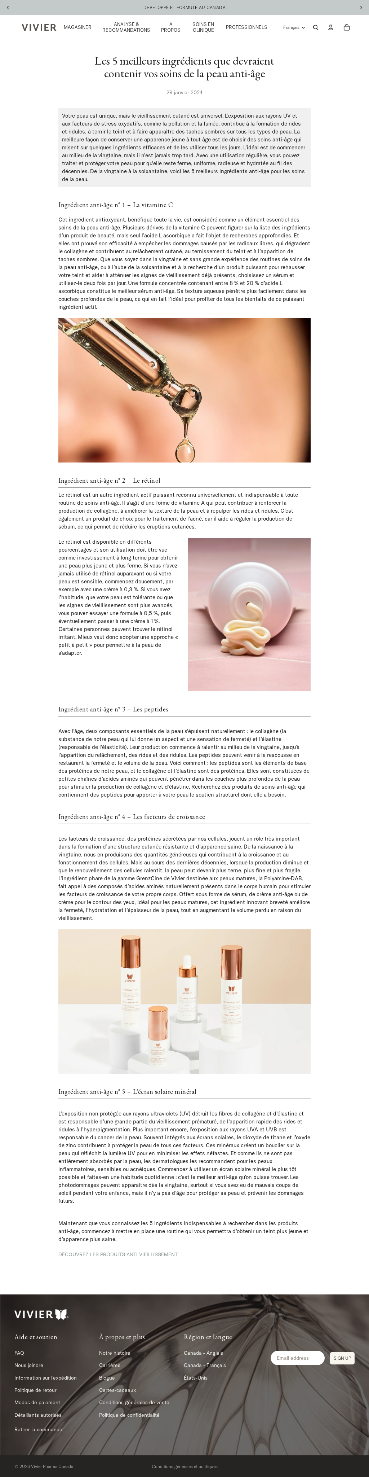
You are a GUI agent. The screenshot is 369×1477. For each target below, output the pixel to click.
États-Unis (196, 1378)
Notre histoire (114, 1353)
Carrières (109, 1365)
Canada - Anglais (203, 1353)
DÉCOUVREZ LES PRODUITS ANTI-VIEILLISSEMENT (118, 1254)
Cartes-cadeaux (117, 1390)
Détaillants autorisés (38, 1415)
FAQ (19, 1353)
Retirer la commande (38, 1429)
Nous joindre (28, 1365)
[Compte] (331, 27)
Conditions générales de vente (134, 1402)
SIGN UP (342, 1358)
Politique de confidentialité (129, 1415)
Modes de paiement (37, 1402)
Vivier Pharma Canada (52, 1466)
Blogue (107, 1378)
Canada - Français (205, 1365)
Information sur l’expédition (45, 1378)
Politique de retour (35, 1390)
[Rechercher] (316, 27)
